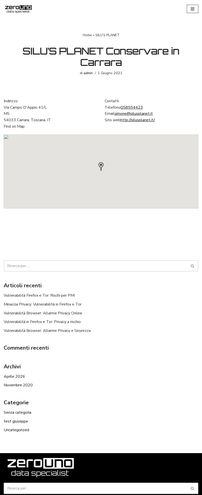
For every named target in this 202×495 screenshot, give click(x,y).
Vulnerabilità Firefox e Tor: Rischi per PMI (39, 295)
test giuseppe (16, 421)
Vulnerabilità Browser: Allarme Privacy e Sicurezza (47, 330)
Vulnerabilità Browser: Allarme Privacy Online (43, 313)
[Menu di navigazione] (192, 9)
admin (88, 72)
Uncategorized (16, 430)
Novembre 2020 (18, 385)
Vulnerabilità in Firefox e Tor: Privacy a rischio (42, 321)
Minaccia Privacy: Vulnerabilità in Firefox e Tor (43, 304)
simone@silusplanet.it (133, 113)
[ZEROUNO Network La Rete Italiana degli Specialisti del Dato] (18, 8)
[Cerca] (192, 266)
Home (87, 35)
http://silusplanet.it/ (137, 120)
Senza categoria (17, 412)
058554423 (132, 107)
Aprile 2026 (14, 376)
